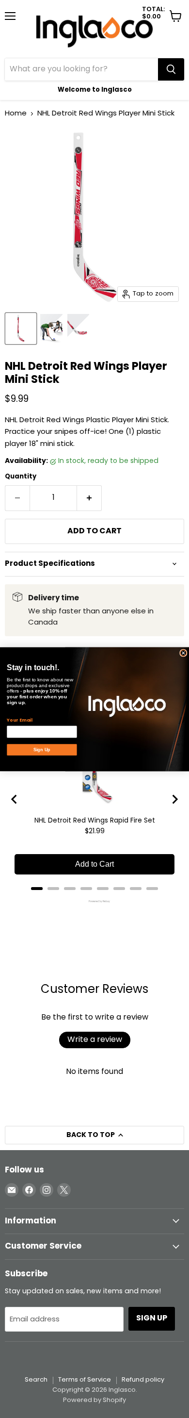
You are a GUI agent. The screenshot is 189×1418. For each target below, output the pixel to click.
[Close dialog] (183, 652)
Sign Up (41, 749)
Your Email (19, 720)
